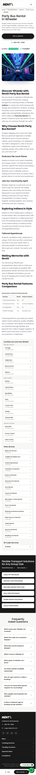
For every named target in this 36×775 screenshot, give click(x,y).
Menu (4, 752)
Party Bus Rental (12, 10)
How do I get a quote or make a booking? (15, 692)
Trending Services (8, 756)
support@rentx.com (10, 741)
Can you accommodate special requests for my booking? (15, 700)
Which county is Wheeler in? (14, 668)
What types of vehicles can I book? (14, 675)
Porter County (30, 10)
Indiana (21, 10)
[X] (7, 746)
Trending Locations (8, 760)
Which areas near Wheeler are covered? (15, 644)
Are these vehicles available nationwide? (14, 683)
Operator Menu (7, 765)
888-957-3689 (19, 42)
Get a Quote (18, 36)
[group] (18, 302)
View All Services (7, 568)
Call (8, 772)
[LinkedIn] (16, 746)
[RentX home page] (8, 4)
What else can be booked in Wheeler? (14, 660)
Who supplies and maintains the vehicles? (15, 708)
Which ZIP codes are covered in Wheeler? (15, 652)
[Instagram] (11, 746)
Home (3, 10)
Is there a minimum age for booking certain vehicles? (13, 717)
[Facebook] (3, 746)
